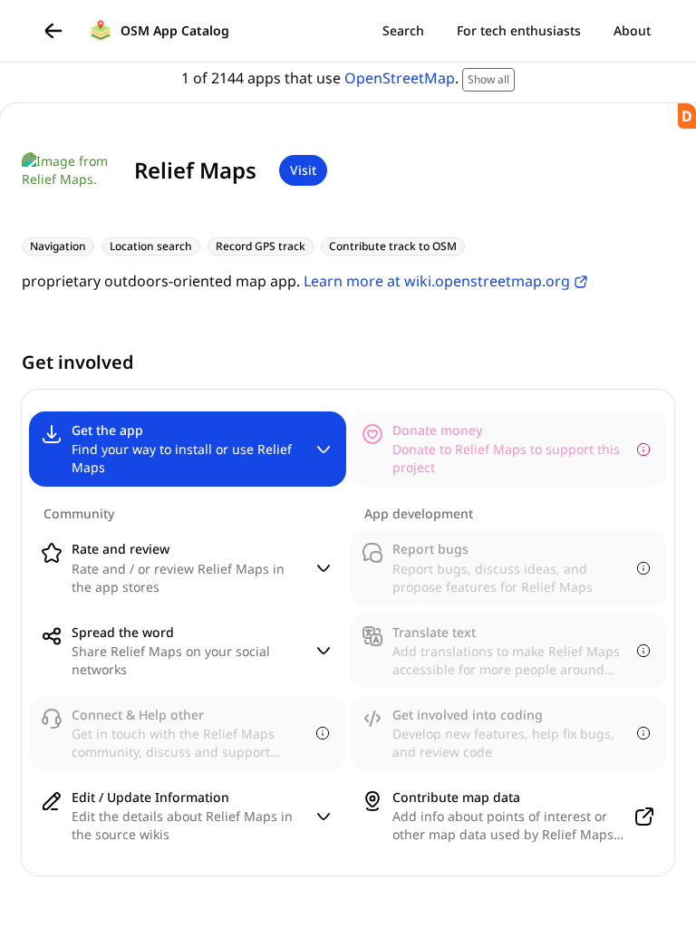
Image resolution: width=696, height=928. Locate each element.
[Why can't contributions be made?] (643, 449)
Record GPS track (260, 246)
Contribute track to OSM (393, 246)
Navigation (58, 246)
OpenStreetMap (399, 78)
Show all (488, 79)
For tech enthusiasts (519, 30)
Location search (151, 246)
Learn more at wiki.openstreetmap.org (437, 281)
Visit (303, 170)
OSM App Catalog (175, 30)
